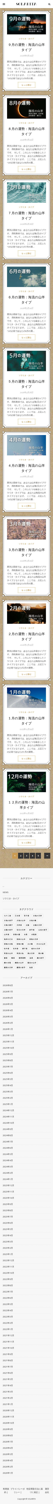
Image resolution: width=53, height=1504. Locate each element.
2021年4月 (8, 1385)
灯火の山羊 (41, 944)
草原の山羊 (8, 953)
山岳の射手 (42, 930)
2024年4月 (8, 1160)
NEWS (5, 892)
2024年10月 (8, 1122)
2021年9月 (8, 1354)
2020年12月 (8, 1410)
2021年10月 (8, 1347)
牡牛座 (6, 948)
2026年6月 (8, 997)
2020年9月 (8, 1429)
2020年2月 (8, 1466)
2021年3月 (8, 1391)
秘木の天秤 (35, 948)
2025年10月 (8, 1047)
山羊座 (6, 934)
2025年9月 (8, 1054)
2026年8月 (8, 985)
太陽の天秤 (37, 925)
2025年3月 (8, 1091)
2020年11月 (8, 1416)
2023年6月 (8, 1222)
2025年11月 (8, 1041)
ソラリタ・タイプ (26, 39)
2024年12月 (8, 1110)
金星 (31, 958)
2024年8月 (8, 1135)
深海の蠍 (20, 944)
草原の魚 (20, 953)
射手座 (32, 930)
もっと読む (26, 85)
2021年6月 (8, 1372)
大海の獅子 (8, 925)
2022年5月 (8, 1304)
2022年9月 (8, 1279)
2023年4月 (8, 1235)
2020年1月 (8, 1473)
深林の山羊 (21, 939)
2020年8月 (8, 1435)
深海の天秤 (33, 939)
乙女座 (17, 916)
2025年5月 (8, 1079)
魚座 (31, 967)
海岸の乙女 (8, 939)
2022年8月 (8, 1285)
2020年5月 (8, 1454)
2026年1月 (8, 1029)
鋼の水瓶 (7, 963)
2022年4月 (8, 1310)
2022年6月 (8, 1297)
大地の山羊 (21, 920)
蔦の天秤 (31, 953)
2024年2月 (8, 1172)
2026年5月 (8, 1004)
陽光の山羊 (32, 963)
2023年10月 (8, 1197)
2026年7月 (8, 991)
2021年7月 (8, 1366)
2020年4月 (8, 1460)
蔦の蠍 (41, 953)
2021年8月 (8, 1360)
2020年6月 (8, 1448)
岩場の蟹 (16, 934)
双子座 (26, 916)
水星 (26, 934)
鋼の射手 (40, 958)
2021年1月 (8, 1404)
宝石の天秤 (21, 930)
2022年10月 (8, 1272)
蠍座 (13, 958)
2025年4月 (8, 1085)
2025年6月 (8, 1072)
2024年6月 (8, 1147)
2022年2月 (8, 1322)
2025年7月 (8, 1066)
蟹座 (6, 958)
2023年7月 (8, 1216)
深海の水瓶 (8, 944)
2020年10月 (8, 1423)
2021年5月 (8, 1379)
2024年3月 (8, 1166)
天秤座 (19, 925)
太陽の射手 (8, 930)
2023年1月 (8, 1254)
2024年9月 (8, 1129)
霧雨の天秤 (8, 967)
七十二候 (7, 916)
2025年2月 (8, 1097)
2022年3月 (8, 1316)
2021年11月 (8, 1341)
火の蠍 (30, 944)
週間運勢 (22, 958)
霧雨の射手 (21, 967)
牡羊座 (15, 948)
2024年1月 (8, 1179)
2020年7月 (8, 1441)
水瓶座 (34, 934)
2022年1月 (8, 1329)
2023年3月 (8, 1241)
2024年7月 (8, 1141)
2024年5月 (8, 1154)
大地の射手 (8, 920)
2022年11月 (8, 1266)
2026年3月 (8, 1016)
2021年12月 (8, 1335)
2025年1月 (8, 1104)
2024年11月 (8, 1116)
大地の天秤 (37, 916)
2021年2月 (8, 1398)
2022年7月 (8, 1291)
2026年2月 (8, 1022)
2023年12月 (8, 1185)
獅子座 (25, 948)
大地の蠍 (32, 920)
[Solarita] (26, 4)
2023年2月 (8, 1247)
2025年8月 (8, 1060)
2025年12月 (8, 1035)
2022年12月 (8, 1260)
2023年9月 (8, 1204)
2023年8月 (8, 1210)
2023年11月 (8, 1191)
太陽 (27, 925)
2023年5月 (8, 1229)
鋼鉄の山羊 (19, 963)
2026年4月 (8, 1010)
